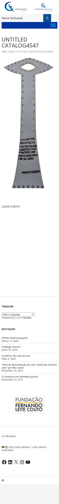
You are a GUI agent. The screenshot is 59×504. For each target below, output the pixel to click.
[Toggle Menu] (53, 25)
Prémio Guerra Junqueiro (15, 337)
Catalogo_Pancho (11, 346)
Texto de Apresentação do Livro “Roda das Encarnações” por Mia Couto (29, 366)
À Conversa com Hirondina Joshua (20, 376)
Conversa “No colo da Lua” (16, 355)
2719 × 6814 (22, 51)
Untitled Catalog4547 (41, 51)
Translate (26, 317)
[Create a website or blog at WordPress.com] (3, 480)
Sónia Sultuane (12, 18)
